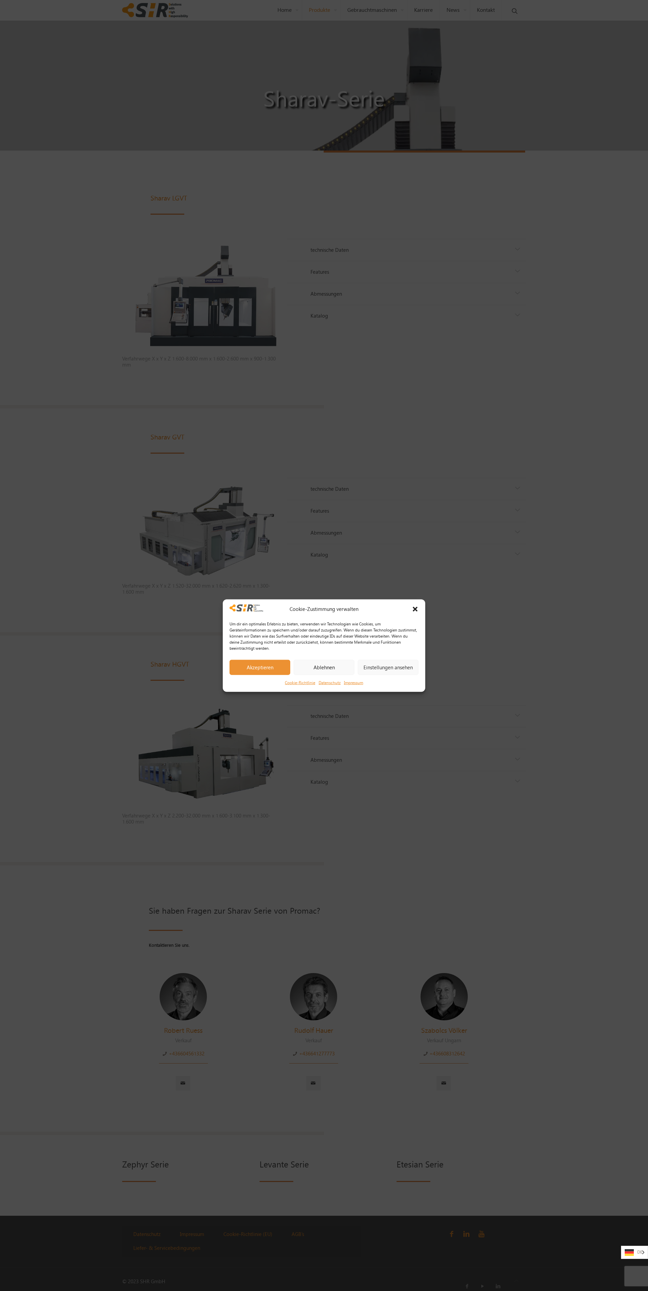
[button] (415, 609)
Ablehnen (324, 667)
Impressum (353, 682)
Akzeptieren (260, 667)
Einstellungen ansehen (388, 667)
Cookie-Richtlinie (300, 682)
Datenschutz (330, 682)
